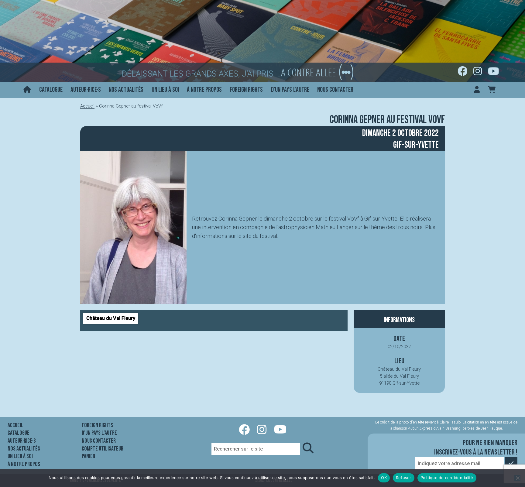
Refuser (403, 477)
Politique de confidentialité (446, 477)
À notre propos (204, 90)
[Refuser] (517, 478)
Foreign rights (246, 90)
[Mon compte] (477, 90)
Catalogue (51, 90)
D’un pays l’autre (290, 90)
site (247, 236)
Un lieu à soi (165, 90)
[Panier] (491, 90)
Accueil (87, 106)
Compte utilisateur (102, 448)
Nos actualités (126, 90)
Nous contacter (335, 90)
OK (384, 477)
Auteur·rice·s (85, 90)
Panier (88, 456)
